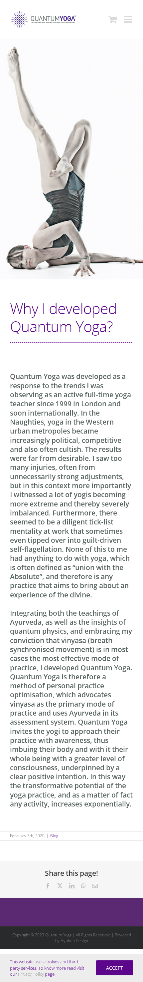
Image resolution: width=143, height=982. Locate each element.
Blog (54, 835)
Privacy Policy (31, 974)
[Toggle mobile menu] (128, 19)
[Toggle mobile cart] (112, 19)
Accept (114, 968)
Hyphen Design (74, 940)
